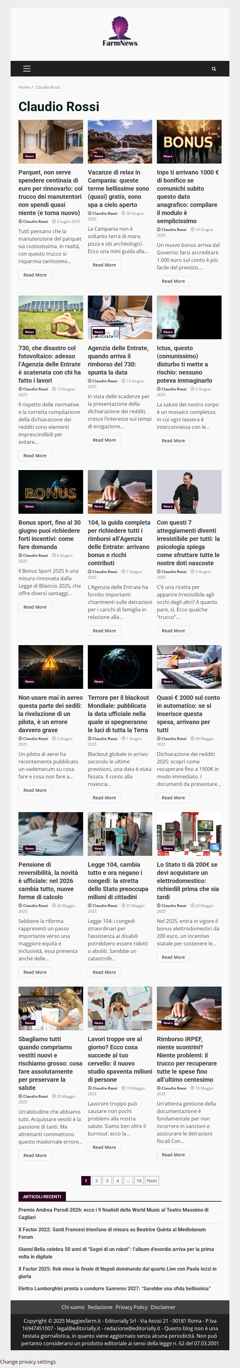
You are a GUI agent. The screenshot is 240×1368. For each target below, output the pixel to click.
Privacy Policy (132, 1307)
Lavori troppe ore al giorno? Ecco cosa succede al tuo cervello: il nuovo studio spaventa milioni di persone (120, 1008)
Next (152, 1181)
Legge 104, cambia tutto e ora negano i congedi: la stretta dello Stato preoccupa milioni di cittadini (120, 834)
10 (139, 1181)
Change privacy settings (28, 1361)
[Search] (214, 69)
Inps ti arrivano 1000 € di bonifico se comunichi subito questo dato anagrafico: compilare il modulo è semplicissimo (189, 142)
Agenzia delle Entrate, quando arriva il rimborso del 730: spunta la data (120, 317)
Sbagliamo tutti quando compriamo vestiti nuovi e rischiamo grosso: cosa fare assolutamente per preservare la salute (50, 1008)
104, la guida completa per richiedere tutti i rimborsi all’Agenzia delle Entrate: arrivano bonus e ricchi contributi (120, 492)
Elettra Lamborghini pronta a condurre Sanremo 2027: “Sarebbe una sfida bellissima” (114, 1289)
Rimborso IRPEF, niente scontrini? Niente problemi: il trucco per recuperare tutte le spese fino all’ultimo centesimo (189, 1008)
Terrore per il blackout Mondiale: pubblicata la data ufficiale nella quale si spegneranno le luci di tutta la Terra (120, 667)
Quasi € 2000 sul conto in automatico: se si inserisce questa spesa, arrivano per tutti (189, 667)
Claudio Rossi (35, 221)
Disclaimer (163, 1307)
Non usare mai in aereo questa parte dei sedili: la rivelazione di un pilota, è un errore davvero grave (50, 667)
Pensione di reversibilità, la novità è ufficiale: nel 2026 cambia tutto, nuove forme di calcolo (50, 834)
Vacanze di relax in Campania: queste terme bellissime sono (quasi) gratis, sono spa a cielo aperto (120, 142)
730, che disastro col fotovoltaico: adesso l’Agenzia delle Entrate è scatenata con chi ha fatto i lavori (50, 317)
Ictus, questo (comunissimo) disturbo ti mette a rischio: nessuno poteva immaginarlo (189, 317)
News (29, 156)
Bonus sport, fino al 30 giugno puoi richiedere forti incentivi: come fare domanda (50, 492)
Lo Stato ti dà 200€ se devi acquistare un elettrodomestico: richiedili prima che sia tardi (189, 834)
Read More (35, 275)
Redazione (100, 1307)
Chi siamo (73, 1307)
